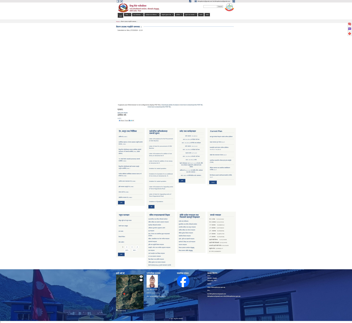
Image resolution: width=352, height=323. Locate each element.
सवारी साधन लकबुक (123, 226)
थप (151, 206)
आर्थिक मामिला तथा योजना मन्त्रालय (187, 230)
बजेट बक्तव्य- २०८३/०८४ (191, 136)
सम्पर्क (207, 14)
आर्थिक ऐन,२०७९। (123, 136)
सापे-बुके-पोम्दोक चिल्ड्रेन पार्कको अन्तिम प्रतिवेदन (221, 136)
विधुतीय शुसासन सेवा (165, 14)
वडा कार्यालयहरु (136, 14)
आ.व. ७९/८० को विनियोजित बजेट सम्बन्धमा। (191, 175)
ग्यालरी (200, 14)
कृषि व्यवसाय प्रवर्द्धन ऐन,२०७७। (126, 186)
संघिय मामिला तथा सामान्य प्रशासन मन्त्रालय (158, 222)
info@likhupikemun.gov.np (231, 296)
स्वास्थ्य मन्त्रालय (183, 244)
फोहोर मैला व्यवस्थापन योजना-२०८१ (218, 155)
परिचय (126, 14)
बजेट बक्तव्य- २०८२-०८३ (191, 146)
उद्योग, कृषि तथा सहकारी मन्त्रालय (186, 238)
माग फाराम (121, 231)
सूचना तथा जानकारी (189, 14)
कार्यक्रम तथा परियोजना (150, 14)
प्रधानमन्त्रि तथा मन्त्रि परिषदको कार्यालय (157, 219)
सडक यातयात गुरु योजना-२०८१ (217, 142)
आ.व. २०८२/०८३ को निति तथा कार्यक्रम (191, 142)
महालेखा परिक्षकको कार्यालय (154, 225)
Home (118, 21)
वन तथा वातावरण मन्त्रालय (154, 256)
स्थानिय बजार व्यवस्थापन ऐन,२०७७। (127, 181)
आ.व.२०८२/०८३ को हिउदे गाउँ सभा (191, 139)
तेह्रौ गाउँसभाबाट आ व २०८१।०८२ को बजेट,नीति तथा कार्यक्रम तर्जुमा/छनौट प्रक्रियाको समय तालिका (191, 165)
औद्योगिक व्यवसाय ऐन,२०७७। (125, 197)
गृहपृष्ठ (120, 16)
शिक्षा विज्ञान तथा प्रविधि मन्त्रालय (156, 259)
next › (127, 250)
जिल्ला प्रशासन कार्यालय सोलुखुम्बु (186, 247)
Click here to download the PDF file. (159, 107)
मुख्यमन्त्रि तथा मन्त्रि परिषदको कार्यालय (188, 224)
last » (134, 250)
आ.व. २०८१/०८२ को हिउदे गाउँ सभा (191, 149)
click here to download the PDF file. (191, 105)
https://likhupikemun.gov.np (216, 287)
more (212, 182)
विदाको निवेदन (122, 236)
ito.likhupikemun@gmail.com (216, 294)
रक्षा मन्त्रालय (151, 250)
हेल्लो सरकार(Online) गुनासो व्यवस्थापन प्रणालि (159, 265)
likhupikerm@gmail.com (215, 296)
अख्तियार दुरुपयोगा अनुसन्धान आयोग (156, 228)
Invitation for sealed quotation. (158, 168)
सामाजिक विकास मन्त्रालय (185, 236)
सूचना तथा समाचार (123, 113)
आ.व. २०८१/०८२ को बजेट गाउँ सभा (191, 156)
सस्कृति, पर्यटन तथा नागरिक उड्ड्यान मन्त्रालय (159, 247)
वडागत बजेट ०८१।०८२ (191, 153)
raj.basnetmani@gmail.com (158, 296)
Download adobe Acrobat (169, 105)
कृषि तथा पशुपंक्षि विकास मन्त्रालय (156, 244)
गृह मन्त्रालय (151, 231)
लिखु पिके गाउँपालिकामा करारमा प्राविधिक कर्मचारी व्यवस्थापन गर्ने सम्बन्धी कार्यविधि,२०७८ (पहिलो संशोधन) (130, 151)
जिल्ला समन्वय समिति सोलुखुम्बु (186, 250)
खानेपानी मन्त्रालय (152, 241)
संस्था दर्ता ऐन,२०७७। (124, 192)
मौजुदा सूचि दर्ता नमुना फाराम (125, 220)
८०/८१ (119, 118)
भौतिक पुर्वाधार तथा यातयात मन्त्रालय (156, 262)
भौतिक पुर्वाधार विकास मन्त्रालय (186, 233)
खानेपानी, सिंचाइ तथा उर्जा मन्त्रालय (187, 241)
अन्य (121, 202)
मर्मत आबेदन (121, 242)
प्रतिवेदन (177, 14)
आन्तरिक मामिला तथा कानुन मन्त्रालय (187, 227)
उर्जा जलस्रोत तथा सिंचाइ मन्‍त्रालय (156, 253)
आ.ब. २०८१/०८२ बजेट (191, 159)
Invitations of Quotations (156, 201)
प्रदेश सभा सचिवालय (183, 221)
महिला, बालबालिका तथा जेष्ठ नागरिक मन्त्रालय (158, 238)
